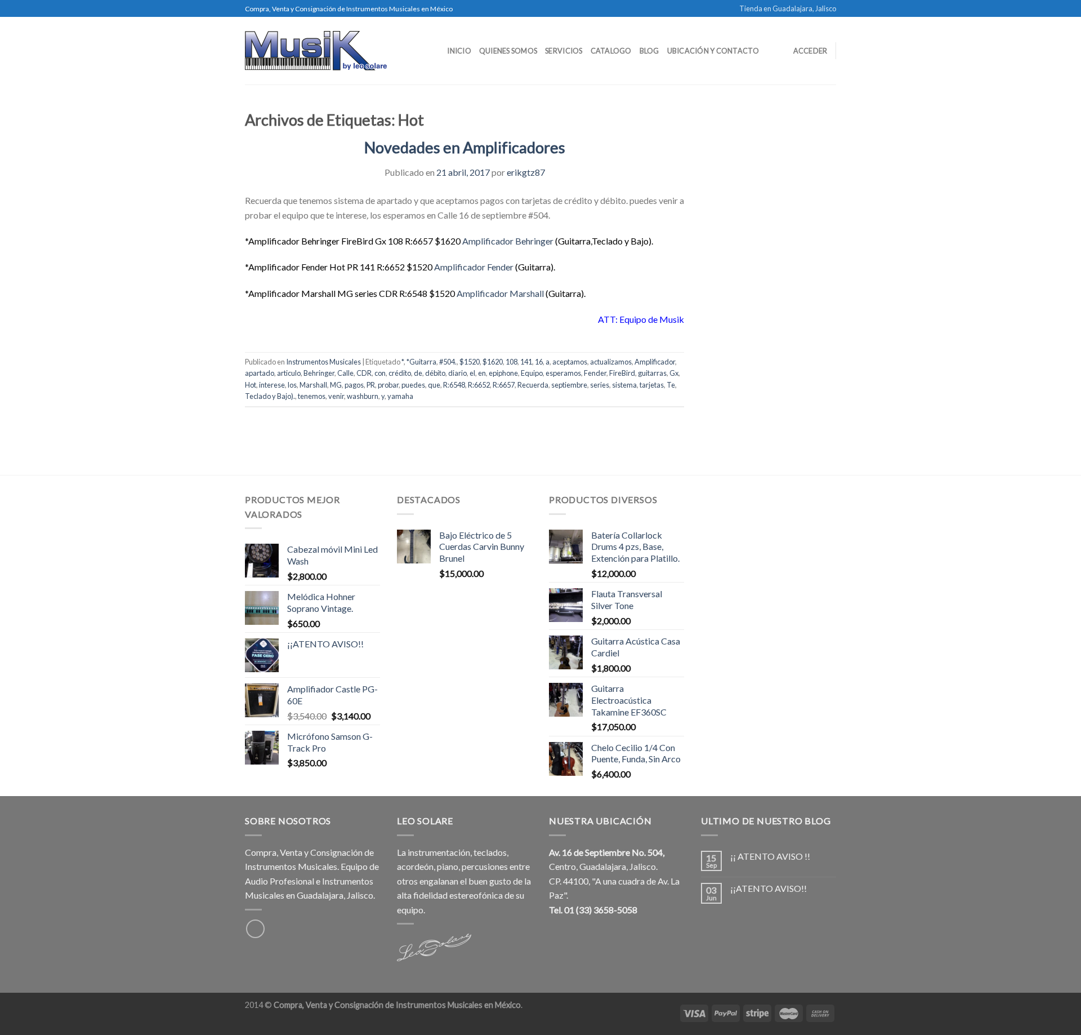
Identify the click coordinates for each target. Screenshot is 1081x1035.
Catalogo (611, 50)
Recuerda (532, 384)
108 (511, 361)
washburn (362, 396)
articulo (289, 372)
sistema (624, 384)
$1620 (493, 361)
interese (272, 384)
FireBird (622, 372)
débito (435, 372)
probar (388, 384)
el (472, 372)
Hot (250, 384)
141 (526, 361)
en (482, 372)
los (292, 384)
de (418, 372)
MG (336, 384)
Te (671, 384)
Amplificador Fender (473, 266)
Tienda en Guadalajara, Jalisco (787, 8)
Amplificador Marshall (500, 293)
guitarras (652, 372)
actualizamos (611, 361)
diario (457, 372)
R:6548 (454, 384)
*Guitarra (421, 361)
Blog (649, 50)
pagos (354, 384)
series (599, 384)
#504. (448, 361)
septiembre (569, 384)
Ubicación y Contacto (713, 50)
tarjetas (652, 384)
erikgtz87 (526, 172)
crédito (399, 372)
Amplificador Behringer (507, 241)
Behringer (318, 372)
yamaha (400, 396)
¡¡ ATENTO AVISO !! (770, 856)
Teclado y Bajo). (270, 396)
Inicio (459, 50)
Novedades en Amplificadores (464, 147)
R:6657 (504, 384)
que (434, 384)
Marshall (313, 384)
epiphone (503, 372)
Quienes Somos (508, 50)
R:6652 (479, 384)
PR (371, 384)
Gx (673, 372)
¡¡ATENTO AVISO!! (768, 888)
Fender (595, 372)
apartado (259, 372)
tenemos (311, 396)
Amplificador (655, 361)
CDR (364, 372)
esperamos (563, 372)
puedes (413, 384)
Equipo (532, 372)
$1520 (469, 361)
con (380, 372)
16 (539, 361)
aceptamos (569, 361)
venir (336, 396)
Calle (345, 372)
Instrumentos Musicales (323, 361)
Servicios (563, 50)
